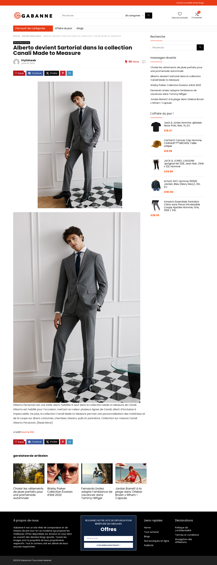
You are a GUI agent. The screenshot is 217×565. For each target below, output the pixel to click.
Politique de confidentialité (183, 529)
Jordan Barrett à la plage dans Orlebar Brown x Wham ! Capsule (128, 493)
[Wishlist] (180, 14)
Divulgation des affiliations (183, 541)
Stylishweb (28, 60)
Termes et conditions (187, 534)
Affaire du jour (63, 28)
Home (16, 36)
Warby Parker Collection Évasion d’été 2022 (60, 492)
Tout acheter (151, 532)
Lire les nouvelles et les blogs (190, 2)
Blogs (147, 536)
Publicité (148, 545)
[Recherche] (148, 16)
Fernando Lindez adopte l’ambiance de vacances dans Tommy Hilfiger (96, 493)
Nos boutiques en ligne (156, 540)
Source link (27, 432)
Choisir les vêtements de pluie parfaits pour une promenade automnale (28, 493)
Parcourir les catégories (30, 28)
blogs (80, 28)
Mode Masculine (31, 36)
